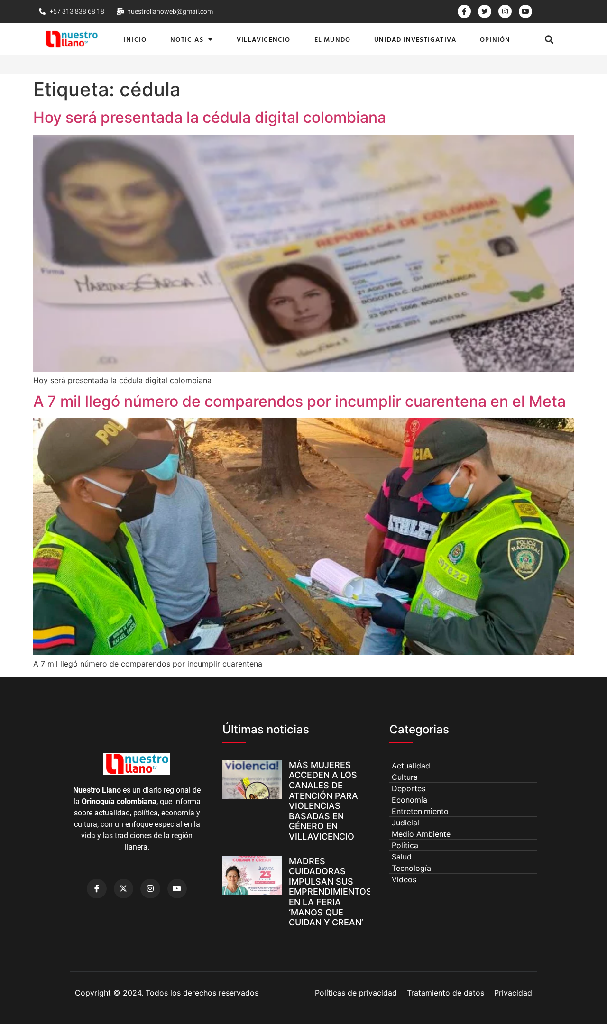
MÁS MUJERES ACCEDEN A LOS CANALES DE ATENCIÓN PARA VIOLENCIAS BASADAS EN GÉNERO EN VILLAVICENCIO (323, 800)
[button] (549, 39)
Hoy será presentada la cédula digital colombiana (209, 117)
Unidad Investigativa (415, 39)
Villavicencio (264, 39)
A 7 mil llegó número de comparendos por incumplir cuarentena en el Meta (299, 401)
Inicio (135, 39)
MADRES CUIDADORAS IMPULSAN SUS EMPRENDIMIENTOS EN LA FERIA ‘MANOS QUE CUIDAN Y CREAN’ (330, 892)
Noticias (186, 39)
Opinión (495, 39)
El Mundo (332, 39)
